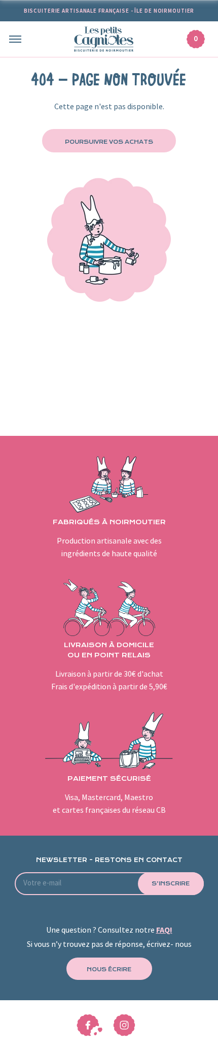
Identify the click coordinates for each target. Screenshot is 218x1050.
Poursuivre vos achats (109, 142)
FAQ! (164, 930)
